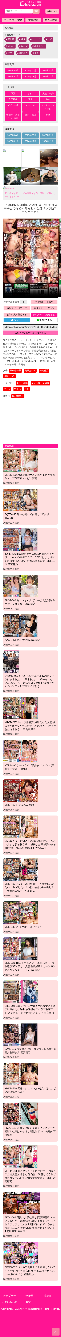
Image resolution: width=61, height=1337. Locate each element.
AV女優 (29, 1295)
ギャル (11, 46)
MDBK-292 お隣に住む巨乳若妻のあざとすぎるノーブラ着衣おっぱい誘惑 (30, 476)
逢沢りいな (9, 376)
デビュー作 (13, 105)
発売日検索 (51, 19)
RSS (28, 1302)
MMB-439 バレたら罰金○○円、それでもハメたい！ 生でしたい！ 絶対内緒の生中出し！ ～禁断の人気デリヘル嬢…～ (29, 887)
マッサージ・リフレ (48, 107)
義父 (23, 39)
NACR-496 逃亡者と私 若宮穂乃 (23, 639)
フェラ (7, 389)
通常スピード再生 (44, 302)
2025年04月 (30, 70)
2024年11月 (48, 141)
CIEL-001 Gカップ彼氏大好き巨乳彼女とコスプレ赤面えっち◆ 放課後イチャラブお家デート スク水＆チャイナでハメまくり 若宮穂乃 (30, 1009)
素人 (36, 53)
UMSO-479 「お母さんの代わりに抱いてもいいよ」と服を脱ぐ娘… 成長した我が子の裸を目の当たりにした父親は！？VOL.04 (30, 844)
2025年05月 (13, 70)
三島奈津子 (15, 370)
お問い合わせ (9, 1302)
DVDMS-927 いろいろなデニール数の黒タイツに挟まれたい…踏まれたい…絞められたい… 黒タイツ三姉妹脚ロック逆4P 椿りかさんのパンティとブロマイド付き (29, 681)
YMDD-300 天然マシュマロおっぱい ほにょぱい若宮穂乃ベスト (30, 1090)
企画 (48, 115)
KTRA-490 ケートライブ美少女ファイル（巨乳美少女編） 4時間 (29, 767)
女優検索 (33, 19)
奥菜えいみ (30, 370)
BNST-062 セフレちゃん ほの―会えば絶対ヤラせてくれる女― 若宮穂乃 (30, 602)
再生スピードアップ (17, 308)
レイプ (24, 46)
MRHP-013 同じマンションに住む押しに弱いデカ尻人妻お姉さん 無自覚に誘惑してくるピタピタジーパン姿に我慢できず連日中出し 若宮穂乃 (30, 1176)
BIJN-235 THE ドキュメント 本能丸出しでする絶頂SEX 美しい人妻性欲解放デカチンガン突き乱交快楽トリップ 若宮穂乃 (30, 966)
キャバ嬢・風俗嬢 (40, 383)
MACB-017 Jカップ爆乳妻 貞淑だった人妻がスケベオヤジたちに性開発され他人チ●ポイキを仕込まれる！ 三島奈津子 (30, 726)
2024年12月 (48, 76)
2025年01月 (30, 76)
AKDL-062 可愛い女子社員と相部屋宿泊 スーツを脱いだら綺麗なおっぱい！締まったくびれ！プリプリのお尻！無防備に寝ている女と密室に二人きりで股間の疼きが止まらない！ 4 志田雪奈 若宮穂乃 (30, 1224)
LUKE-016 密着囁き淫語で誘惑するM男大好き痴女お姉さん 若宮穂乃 (30, 1050)
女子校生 (13, 99)
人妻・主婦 (48, 93)
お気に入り (52, 11)
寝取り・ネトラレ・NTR (13, 117)
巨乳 (13, 93)
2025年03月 (48, 70)
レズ (50, 39)
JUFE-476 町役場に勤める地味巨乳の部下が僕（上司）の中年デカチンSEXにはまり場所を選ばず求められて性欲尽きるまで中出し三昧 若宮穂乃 (30, 559)
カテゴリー (9, 1295)
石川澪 (11, 39)
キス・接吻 (22, 383)
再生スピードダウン (44, 308)
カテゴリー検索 (13, 19)
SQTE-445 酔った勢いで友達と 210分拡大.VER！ (27, 516)
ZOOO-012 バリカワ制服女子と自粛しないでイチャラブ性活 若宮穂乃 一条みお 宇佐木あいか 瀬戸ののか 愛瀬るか (30, 1271)
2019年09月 (18, 396)
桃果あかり (39, 46)
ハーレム (36, 39)
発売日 (48, 1295)
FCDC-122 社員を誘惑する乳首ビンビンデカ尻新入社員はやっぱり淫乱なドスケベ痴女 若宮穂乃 (30, 1131)
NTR (10, 53)
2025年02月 (13, 76)
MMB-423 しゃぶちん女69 (19, 804)
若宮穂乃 (44, 370)
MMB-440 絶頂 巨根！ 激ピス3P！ (24, 926)
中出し (17, 389)
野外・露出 (30, 115)
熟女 (48, 99)
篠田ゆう (23, 53)
